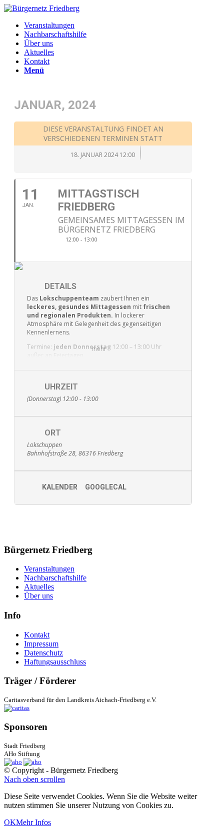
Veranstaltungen (49, 568)
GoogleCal (105, 487)
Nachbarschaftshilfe (55, 578)
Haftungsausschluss (55, 662)
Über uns (38, 596)
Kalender (60, 487)
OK (10, 822)
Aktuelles (39, 586)
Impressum (41, 644)
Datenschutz (43, 652)
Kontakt (37, 634)
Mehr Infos (33, 822)
